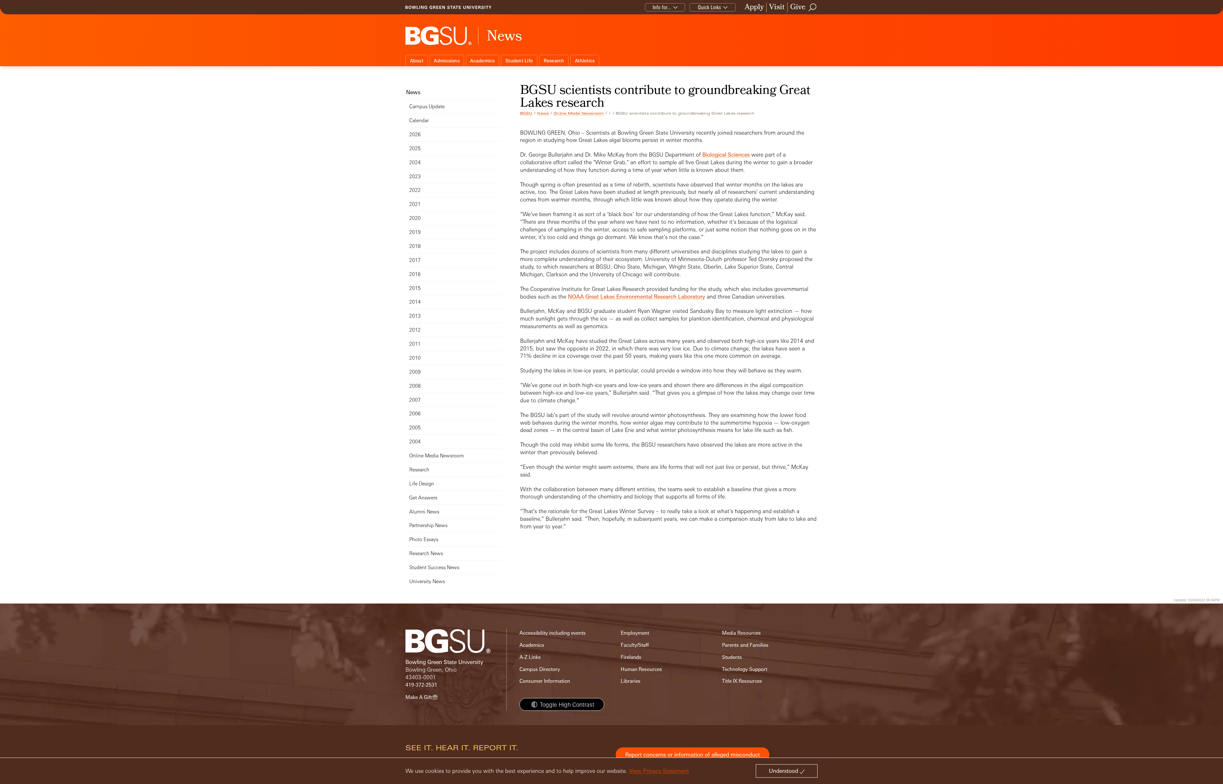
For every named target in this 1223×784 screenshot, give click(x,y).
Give (797, 7)
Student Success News (434, 567)
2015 (415, 288)
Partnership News (428, 525)
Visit (777, 7)
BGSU (526, 113)
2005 (415, 428)
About (416, 60)
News (543, 113)
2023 (415, 176)
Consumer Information (544, 681)
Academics (482, 60)
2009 (415, 372)
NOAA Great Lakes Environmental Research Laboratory (636, 296)
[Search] (813, 7)
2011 (415, 344)
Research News (426, 553)
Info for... (662, 7)
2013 (415, 316)
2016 (415, 274)
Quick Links (709, 7)
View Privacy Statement (659, 770)
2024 (415, 162)
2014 (415, 302)
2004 (415, 442)
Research (554, 60)
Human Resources (641, 669)
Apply (754, 7)
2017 (415, 260)
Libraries (630, 681)
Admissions (447, 60)
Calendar (419, 120)
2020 (415, 218)
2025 (415, 148)
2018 (415, 246)
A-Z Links (530, 657)
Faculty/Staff (635, 645)
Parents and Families (745, 645)
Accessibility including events (552, 633)
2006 (415, 414)
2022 (415, 190)
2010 (415, 358)
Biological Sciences (726, 154)
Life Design (421, 484)
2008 (415, 386)
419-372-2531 (421, 685)
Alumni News (424, 512)
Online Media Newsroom (579, 113)
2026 (415, 134)
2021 (415, 204)
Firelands (631, 657)
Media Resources (741, 633)
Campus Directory (539, 669)
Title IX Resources (742, 681)
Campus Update (427, 106)
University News (427, 581)
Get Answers (423, 498)
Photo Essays (423, 539)
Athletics (585, 60)
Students (732, 657)
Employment (635, 633)
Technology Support (744, 669)
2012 (415, 330)
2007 (415, 400)
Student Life (519, 60)
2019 (415, 232)
